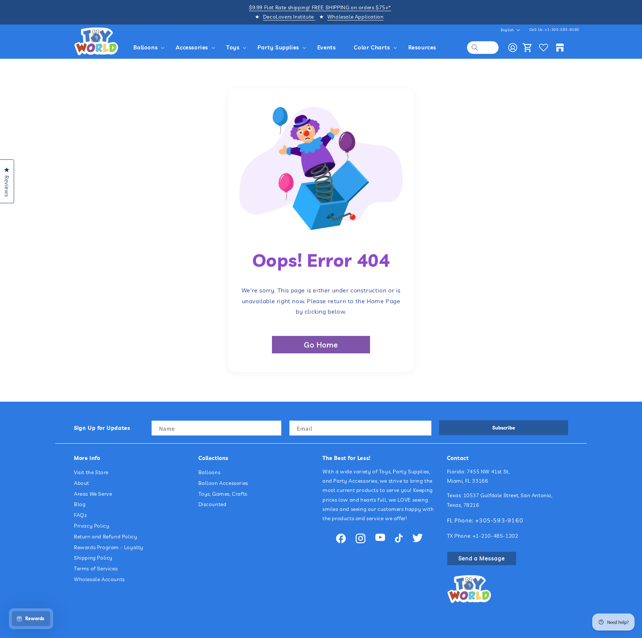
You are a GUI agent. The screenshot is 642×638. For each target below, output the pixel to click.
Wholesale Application (355, 16)
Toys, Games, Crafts (222, 493)
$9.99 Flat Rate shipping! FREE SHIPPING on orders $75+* (320, 7)
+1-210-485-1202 (495, 535)
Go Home (321, 344)
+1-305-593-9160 (562, 29)
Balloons (209, 472)
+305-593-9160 (499, 520)
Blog (79, 504)
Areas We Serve (93, 493)
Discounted (212, 504)
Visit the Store (91, 472)
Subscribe (503, 428)
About (81, 483)
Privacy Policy (91, 525)
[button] (150, 47)
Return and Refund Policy (105, 536)
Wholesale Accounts (99, 579)
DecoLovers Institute (289, 16)
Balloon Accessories (223, 483)
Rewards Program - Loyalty (108, 547)
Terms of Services (95, 569)
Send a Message (481, 558)
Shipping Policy (93, 558)
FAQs (80, 515)
